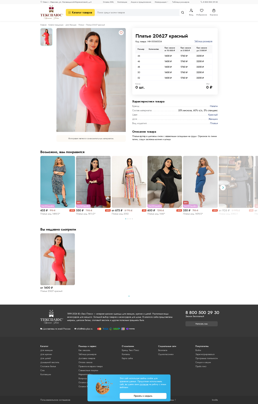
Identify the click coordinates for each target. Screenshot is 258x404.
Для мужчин (46, 354)
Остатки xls (83, 382)
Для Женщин (71, 24)
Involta (215, 400)
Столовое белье (48, 366)
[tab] (125, 218)
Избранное (201, 14)
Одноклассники (165, 354)
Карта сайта (127, 358)
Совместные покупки (88, 370)
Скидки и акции (203, 362)
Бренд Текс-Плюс (130, 350)
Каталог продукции (56, 24)
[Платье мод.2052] (129, 182)
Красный (213, 114)
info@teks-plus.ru (84, 329)
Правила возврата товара (90, 366)
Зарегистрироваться (204, 354)
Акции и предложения (141, 2)
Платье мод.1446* (156, 213)
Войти (198, 350)
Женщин (213, 119)
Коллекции (122, 2)
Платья (81, 24)
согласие (143, 384)
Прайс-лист (200, 366)
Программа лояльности (206, 358)
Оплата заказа (85, 362)
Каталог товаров (82, 12)
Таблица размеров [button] (203, 41)
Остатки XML (108, 2)
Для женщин (46, 350)
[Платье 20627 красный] (57, 259)
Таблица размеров (180, 2)
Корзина (214, 14)
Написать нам (202, 323)
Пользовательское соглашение (55, 400)
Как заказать (84, 350)
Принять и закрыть (143, 395)
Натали (214, 106)
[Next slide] (223, 187)
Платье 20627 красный (51, 291)
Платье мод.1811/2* (86, 213)
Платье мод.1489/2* (50, 213)
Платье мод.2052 (120, 213)
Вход (191, 14)
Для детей (45, 358)
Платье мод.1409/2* (193, 213)
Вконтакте (162, 350)
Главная (43, 24)
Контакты (126, 354)
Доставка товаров (86, 358)
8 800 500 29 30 (210, 2)
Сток (42, 370)
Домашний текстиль (49, 362)
